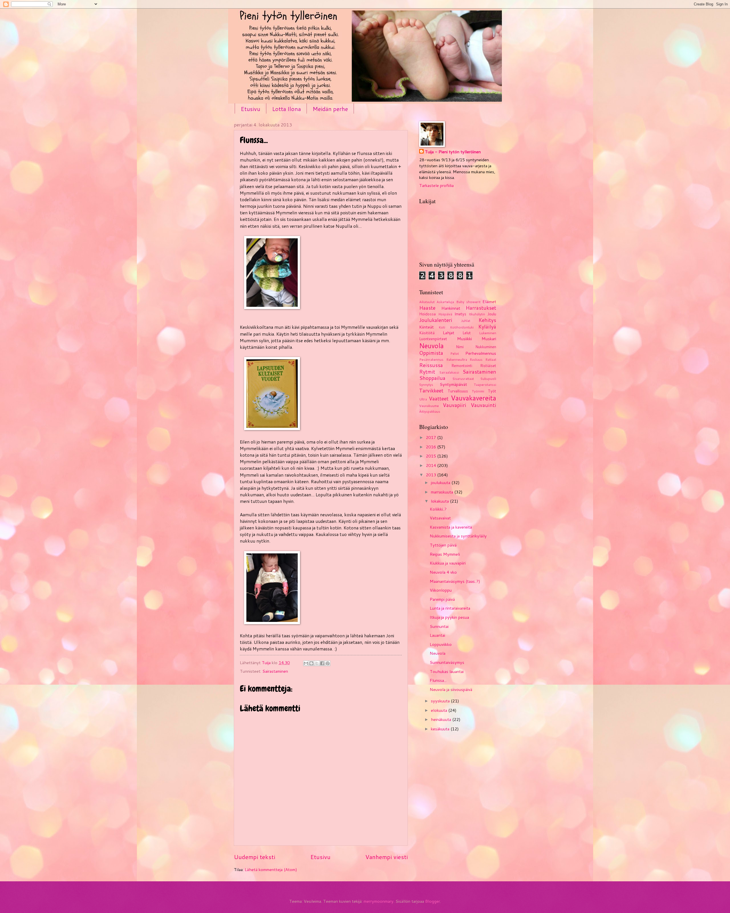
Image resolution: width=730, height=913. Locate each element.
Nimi (460, 346)
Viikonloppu (441, 590)
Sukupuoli (488, 378)
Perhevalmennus (480, 353)
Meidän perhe (330, 109)
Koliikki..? (438, 509)
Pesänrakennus (431, 359)
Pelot (454, 353)
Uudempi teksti (254, 856)
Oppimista (431, 352)
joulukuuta (441, 482)
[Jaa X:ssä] (317, 663)
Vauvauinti (483, 405)
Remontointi (461, 365)
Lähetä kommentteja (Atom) (271, 869)
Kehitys (487, 320)
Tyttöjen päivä (443, 545)
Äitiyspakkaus (429, 411)
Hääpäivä (445, 314)
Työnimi (478, 391)
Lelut (467, 332)
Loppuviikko (441, 644)
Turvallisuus (458, 391)
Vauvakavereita (473, 398)
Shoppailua (432, 378)
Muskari (489, 339)
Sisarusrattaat (463, 378)
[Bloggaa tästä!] (311, 663)
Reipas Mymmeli (445, 554)
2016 (431, 447)
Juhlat (465, 320)
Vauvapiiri (454, 405)
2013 (431, 475)
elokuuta (439, 710)
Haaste (427, 307)
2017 (431, 437)
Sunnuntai (439, 626)
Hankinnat (450, 308)
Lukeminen (487, 332)
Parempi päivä (442, 599)
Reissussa (431, 365)
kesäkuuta (441, 729)
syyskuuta (441, 701)
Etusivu (250, 109)
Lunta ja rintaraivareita (450, 608)
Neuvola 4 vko (443, 572)
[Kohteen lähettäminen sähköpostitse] (306, 663)
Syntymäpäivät (453, 384)
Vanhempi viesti (386, 856)
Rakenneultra (456, 359)
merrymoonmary (379, 901)
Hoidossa (427, 314)
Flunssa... (438, 680)
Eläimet (489, 302)
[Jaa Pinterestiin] (327, 663)
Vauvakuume (429, 405)
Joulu (491, 314)
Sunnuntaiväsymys (447, 662)
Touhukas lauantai (447, 671)
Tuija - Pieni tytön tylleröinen (453, 152)
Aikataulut (427, 301)
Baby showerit (468, 301)
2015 (431, 456)
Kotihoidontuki (462, 327)
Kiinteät (426, 327)
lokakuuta (440, 501)
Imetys (460, 314)
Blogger (432, 901)
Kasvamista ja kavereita (451, 527)
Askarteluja (445, 301)
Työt (492, 391)
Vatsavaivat (440, 518)
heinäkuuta (441, 719)
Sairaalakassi (449, 372)
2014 (431, 465)
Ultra (423, 399)
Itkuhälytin (477, 314)
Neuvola (431, 345)
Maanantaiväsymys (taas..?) (455, 581)
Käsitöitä (427, 332)
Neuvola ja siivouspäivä (451, 689)
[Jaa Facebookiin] (322, 663)
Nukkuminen (485, 346)
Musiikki (464, 339)
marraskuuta (442, 492)
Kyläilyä (487, 326)
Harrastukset (481, 307)
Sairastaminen (275, 671)
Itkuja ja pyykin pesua (449, 617)
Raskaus (476, 359)
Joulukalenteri (435, 320)
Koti (442, 327)
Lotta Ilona (286, 109)
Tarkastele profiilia (436, 185)
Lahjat (448, 333)
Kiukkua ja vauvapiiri (448, 563)
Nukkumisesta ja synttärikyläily (458, 536)
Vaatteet (439, 398)
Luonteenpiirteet (433, 338)
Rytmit (427, 371)
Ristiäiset (488, 365)
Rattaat (490, 359)
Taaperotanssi (485, 384)
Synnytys (426, 384)
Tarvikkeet (431, 390)
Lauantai (437, 635)
